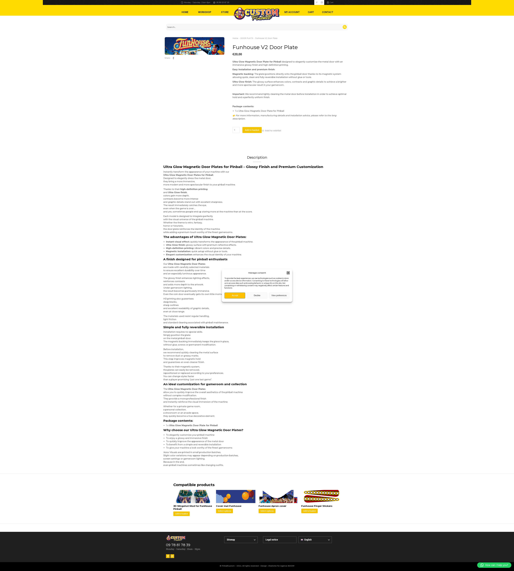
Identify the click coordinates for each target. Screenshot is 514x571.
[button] (288, 273)
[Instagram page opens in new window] (321, 2)
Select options (224, 511)
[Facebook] (168, 556)
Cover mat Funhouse (228, 506)
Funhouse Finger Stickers (316, 506)
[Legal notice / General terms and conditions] (279, 539)
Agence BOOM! (287, 566)
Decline (257, 295)
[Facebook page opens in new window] (316, 2)
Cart (331, 2)
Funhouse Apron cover (272, 506)
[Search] (345, 27)
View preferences (279, 295)
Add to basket (252, 130)
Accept (235, 295)
